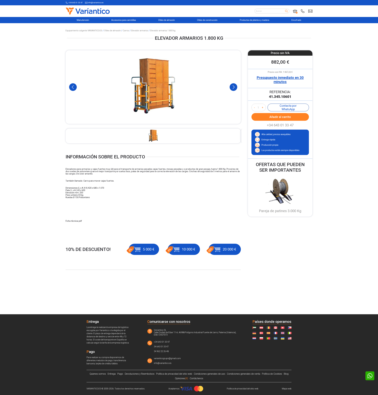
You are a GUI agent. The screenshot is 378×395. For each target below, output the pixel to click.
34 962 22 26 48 (161, 351)
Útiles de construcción (207, 20)
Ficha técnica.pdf (74, 221)
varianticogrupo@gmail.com (167, 358)
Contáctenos (196, 378)
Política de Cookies (272, 373)
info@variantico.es (96, 3)
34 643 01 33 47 (161, 346)
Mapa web (286, 388)
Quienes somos (98, 373)
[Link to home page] (88, 11)
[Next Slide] (233, 87)
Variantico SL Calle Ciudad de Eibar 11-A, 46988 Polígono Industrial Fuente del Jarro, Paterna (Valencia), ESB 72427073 (195, 332)
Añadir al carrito (280, 117)
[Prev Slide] (73, 87)
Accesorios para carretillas (123, 20)
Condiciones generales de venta (243, 373)
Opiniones (181, 378)
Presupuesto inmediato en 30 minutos (280, 80)
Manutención (83, 20)
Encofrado (296, 20)
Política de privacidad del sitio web (174, 373)
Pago (120, 373)
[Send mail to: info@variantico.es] (310, 11)
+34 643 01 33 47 (76, 3)
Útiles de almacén (166, 20)
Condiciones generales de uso (209, 373)
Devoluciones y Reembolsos (139, 373)
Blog (286, 373)
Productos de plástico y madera (254, 20)
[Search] (286, 11)
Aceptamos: (174, 388)
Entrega (112, 373)
